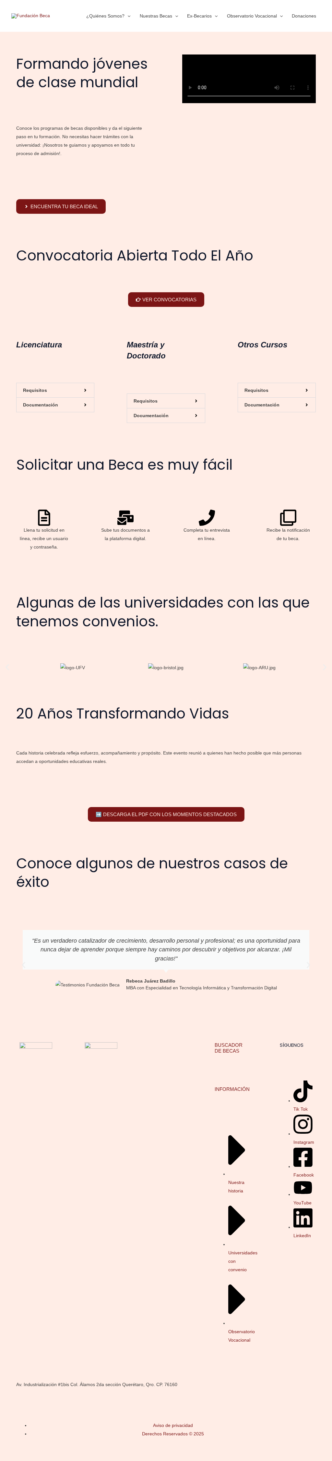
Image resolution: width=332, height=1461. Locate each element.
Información (232, 1089)
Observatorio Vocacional (252, 15)
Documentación (40, 404)
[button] (127, 15)
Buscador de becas (229, 1048)
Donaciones (304, 15)
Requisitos (35, 390)
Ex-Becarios (199, 15)
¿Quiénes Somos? (105, 15)
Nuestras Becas (156, 15)
